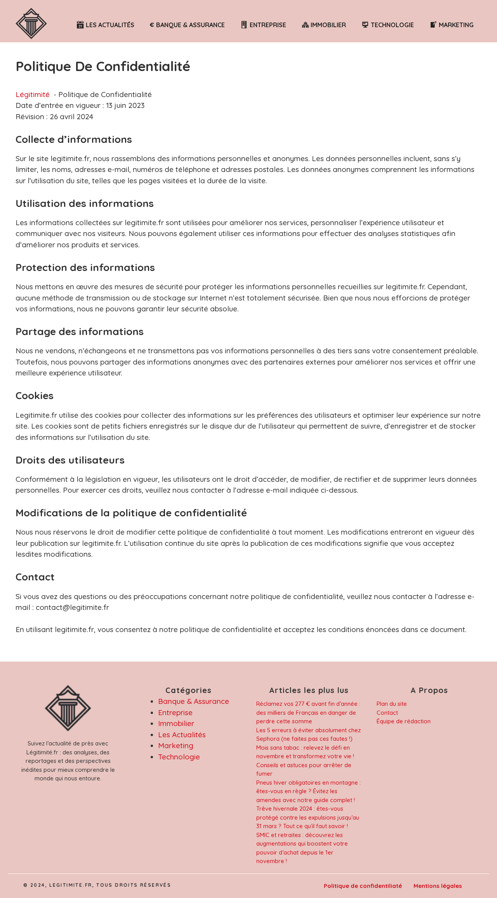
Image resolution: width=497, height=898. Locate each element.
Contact (387, 712)
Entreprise (175, 712)
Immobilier (176, 723)
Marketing (175, 745)
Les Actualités (182, 734)
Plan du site (392, 703)
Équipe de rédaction (404, 721)
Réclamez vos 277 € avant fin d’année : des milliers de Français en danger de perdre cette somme (308, 712)
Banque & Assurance (193, 701)
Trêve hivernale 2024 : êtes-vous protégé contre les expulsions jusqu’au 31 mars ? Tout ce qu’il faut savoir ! (307, 817)
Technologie (179, 756)
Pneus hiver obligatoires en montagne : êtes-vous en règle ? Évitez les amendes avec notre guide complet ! (308, 791)
